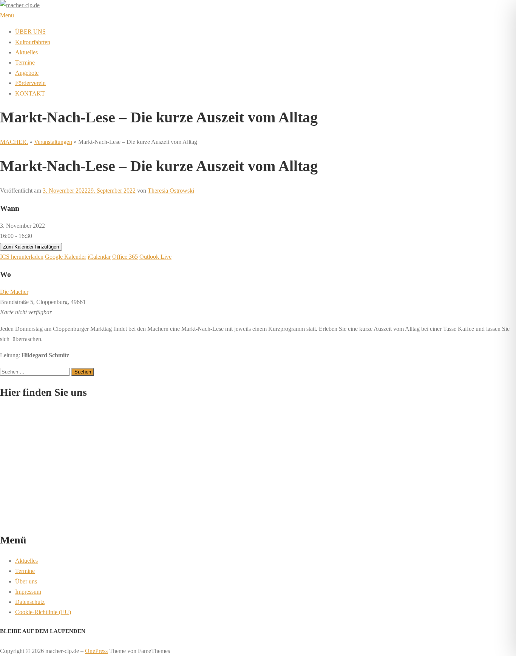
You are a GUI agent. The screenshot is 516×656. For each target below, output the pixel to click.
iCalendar (99, 256)
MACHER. (14, 142)
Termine (25, 62)
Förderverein (30, 83)
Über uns (26, 581)
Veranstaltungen (53, 142)
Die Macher (14, 292)
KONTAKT (30, 93)
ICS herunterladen (21, 256)
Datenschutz (30, 602)
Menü (7, 15)
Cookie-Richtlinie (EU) (43, 612)
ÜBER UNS (30, 31)
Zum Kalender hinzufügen (31, 247)
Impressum (28, 591)
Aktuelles (26, 52)
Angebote (27, 72)
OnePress (96, 651)
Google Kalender (65, 256)
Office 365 (125, 256)
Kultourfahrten (32, 42)
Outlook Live (155, 256)
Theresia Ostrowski (171, 190)
